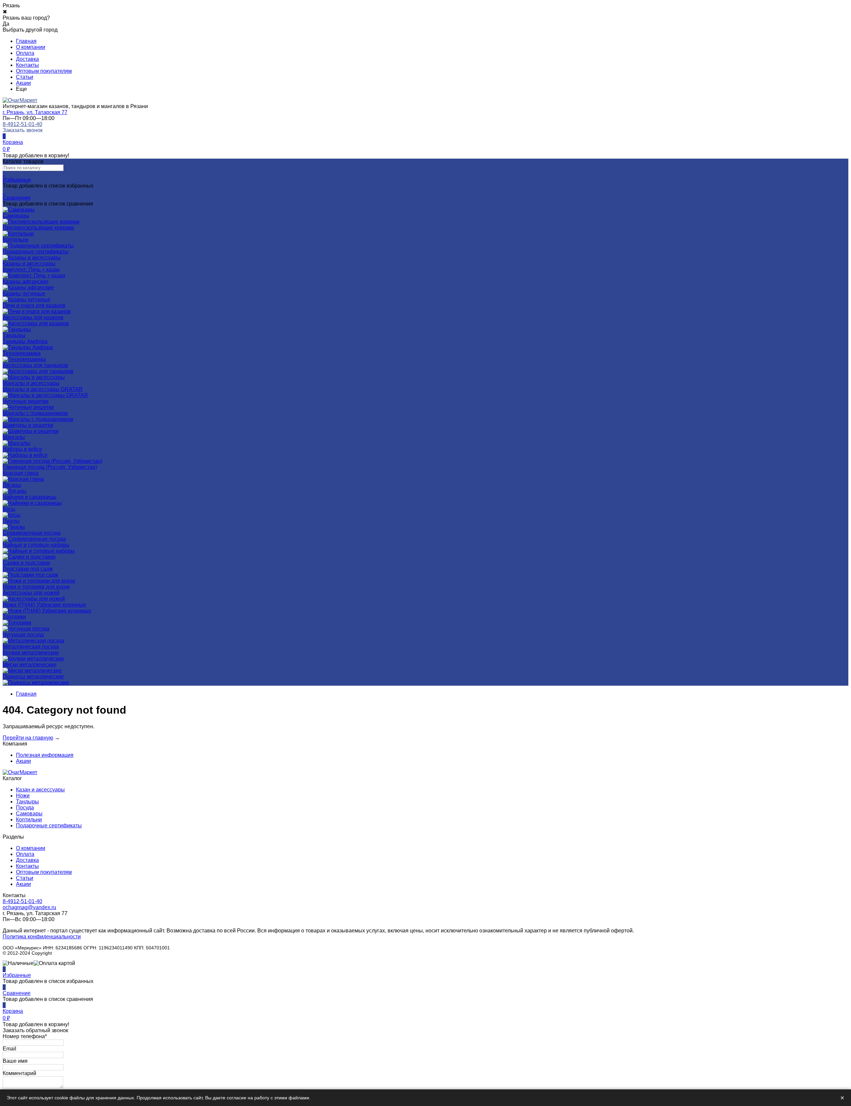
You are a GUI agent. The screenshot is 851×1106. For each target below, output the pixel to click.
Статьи (24, 77)
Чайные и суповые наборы (36, 545)
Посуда (25, 807)
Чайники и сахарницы (30, 497)
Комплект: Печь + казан (31, 269)
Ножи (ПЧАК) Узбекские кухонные (44, 605)
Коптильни (29, 819)
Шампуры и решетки (28, 425)
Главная (26, 41)
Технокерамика (22, 353)
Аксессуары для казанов (33, 317)
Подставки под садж (28, 569)
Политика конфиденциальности (42, 936)
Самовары (29, 813)
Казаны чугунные (24, 293)
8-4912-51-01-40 (22, 124)
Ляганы (12, 485)
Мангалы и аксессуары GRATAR (43, 389)
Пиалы (11, 521)
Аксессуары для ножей (31, 593)
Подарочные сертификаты (49, 825)
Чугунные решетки (26, 401)
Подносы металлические (33, 676)
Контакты (27, 65)
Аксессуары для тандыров (35, 365)
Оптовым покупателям (44, 71)
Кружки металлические (31, 652)
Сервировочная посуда (32, 533)
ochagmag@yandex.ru (29, 907)
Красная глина (21, 473)
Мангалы (14, 437)
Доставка (27, 59)
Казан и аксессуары (40, 789)
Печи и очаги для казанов (34, 305)
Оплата (25, 53)
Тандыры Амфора (25, 341)
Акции (23, 83)
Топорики (14, 617)
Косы (9, 509)
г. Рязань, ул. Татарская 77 (35, 112)
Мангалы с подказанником (35, 413)
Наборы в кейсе (22, 449)
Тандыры (27, 801)
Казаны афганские (26, 281)
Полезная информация (44, 755)
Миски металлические (30, 664)
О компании (30, 47)
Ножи (23, 795)
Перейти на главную (28, 738)
